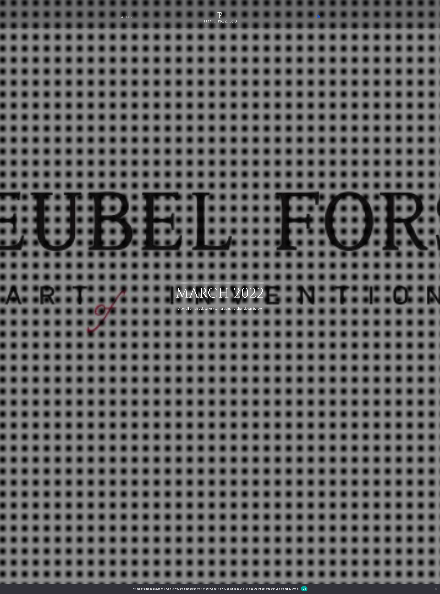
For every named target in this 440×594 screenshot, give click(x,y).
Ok (304, 588)
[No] (435, 589)
